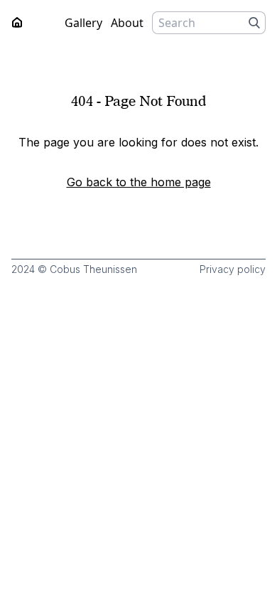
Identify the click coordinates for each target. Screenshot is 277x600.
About (127, 23)
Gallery (83, 23)
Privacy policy (233, 269)
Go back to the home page (139, 182)
